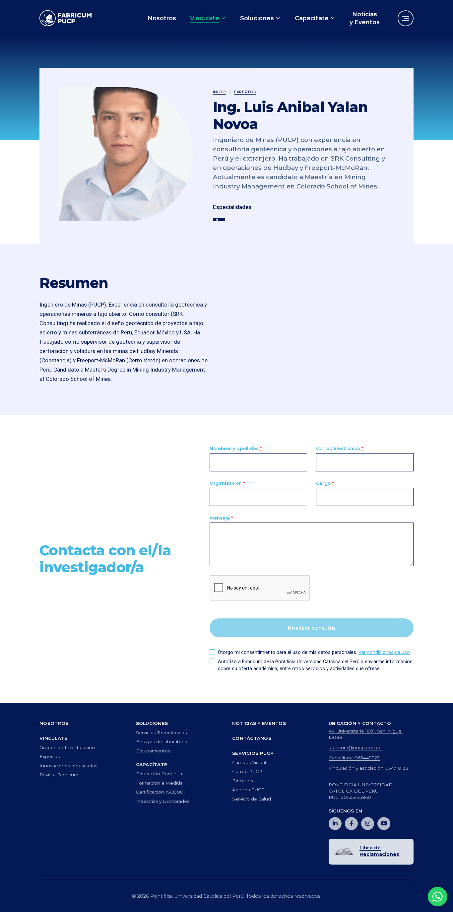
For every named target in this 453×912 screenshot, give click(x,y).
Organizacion (227, 483)
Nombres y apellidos (236, 448)
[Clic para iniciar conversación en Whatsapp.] (438, 897)
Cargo (325, 483)
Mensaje (221, 518)
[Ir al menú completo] (406, 18)
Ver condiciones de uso (384, 652)
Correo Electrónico (339, 448)
